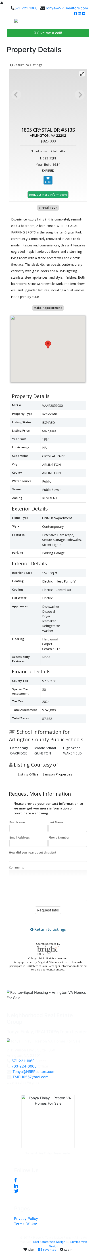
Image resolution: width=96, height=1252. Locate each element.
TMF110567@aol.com (30, 1077)
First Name (17, 822)
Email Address (19, 837)
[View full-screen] (82, 73)
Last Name (55, 822)
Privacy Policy (26, 1218)
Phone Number (59, 837)
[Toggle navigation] (87, 22)
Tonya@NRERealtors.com (66, 8)
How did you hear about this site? (32, 852)
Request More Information (48, 195)
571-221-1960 (26, 8)
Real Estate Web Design (49, 1242)
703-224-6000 (24, 1066)
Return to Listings (27, 65)
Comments (16, 867)
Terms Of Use (25, 1224)
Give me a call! (49, 33)
